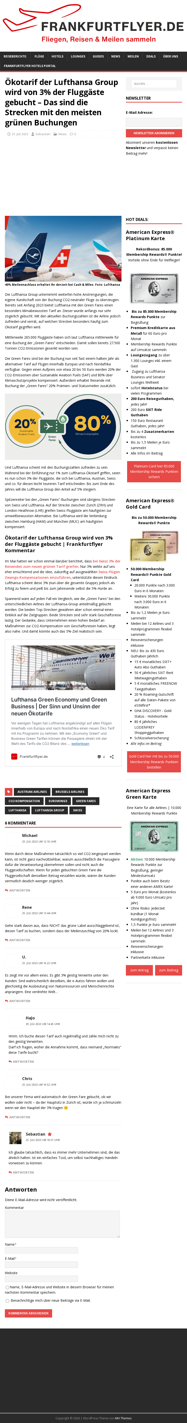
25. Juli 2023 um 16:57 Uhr (43, 1140)
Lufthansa (17, 810)
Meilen (133, 56)
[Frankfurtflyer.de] (93, 44)
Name (10, 1244)
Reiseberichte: (15, 56)
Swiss (77, 810)
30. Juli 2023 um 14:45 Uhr (43, 1024)
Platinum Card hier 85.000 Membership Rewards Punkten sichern (154, 471)
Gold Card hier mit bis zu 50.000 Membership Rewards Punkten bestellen (154, 761)
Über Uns (170, 56)
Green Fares (86, 801)
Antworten (19, 890)
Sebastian (42, 134)
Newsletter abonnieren (154, 133)
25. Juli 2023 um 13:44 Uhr (39, 913)
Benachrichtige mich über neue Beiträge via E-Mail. (51, 1300)
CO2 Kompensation (24, 801)
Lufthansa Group (49, 810)
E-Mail (10, 1258)
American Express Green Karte (148, 793)
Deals (151, 56)
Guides (98, 56)
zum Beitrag (168, 970)
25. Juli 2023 (20, 134)
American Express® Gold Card (150, 503)
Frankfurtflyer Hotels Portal (30, 66)
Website (11, 1273)
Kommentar (14, 1207)
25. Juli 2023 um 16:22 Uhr (39, 963)
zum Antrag (139, 970)
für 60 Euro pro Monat (153, 333)
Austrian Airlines (32, 792)
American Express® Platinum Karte (150, 235)
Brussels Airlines (70, 792)
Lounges (78, 56)
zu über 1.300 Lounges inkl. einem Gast (151, 360)
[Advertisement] (63, 177)
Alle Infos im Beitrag (147, 453)
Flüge (39, 56)
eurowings (58, 801)
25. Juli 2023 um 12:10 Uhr (39, 841)
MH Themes (123, 1418)
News (115, 56)
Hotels (57, 56)
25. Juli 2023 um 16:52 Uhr (39, 1084)
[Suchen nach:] (154, 84)
